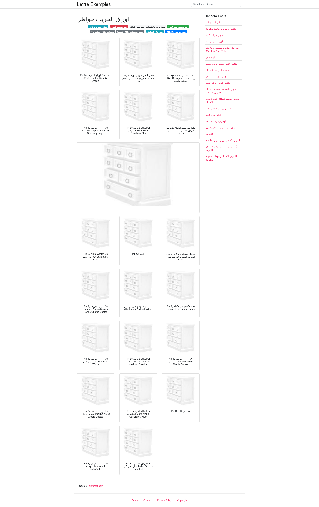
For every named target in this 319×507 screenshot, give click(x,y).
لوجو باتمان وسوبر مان (217, 76)
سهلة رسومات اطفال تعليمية (130, 31)
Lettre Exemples (94, 4)
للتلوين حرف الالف (215, 35)
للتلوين (209, 133)
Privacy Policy (164, 500)
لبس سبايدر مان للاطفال (218, 70)
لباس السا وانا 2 (213, 22)
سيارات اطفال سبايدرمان (102, 31)
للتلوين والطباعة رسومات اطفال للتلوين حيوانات (221, 90)
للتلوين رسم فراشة (215, 41)
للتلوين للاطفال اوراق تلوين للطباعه (223, 140)
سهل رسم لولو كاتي (98, 26)
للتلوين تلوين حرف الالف (218, 82)
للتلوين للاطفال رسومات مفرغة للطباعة (221, 157)
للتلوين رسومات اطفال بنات (219, 108)
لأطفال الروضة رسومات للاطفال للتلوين (222, 148)
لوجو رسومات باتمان (216, 121)
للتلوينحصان (211, 57)
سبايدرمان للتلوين (118, 26)
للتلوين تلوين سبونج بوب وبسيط (221, 63)
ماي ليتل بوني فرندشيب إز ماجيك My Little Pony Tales (222, 49)
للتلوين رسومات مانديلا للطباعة (221, 28)
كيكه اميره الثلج (213, 114)
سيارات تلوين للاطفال (176, 31)
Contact (147, 500)
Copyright (182, 500)
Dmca (135, 500)
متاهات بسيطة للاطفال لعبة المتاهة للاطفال (222, 100)
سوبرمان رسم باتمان (178, 26)
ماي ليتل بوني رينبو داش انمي (220, 127)
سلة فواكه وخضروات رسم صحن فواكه (147, 26)
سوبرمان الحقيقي (154, 31)
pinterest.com (96, 485)
